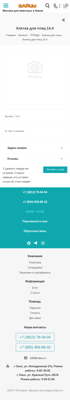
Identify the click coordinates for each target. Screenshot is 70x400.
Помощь (35, 301)
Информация (35, 281)
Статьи (35, 292)
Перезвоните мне (35, 221)
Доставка (35, 317)
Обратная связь (35, 231)
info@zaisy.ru (38, 357)
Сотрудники (35, 267)
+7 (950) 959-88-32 (35, 201)
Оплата (35, 312)
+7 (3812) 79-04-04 (35, 192)
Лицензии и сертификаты (35, 272)
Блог (35, 287)
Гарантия (35, 307)
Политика (35, 262)
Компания (35, 256)
